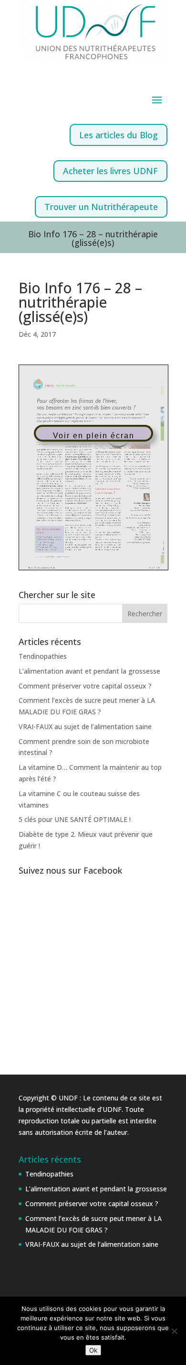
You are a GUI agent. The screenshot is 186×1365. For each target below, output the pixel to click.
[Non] (174, 1331)
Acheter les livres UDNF (110, 171)
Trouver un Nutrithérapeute (101, 206)
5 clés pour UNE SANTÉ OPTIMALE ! (75, 819)
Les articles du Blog (118, 135)
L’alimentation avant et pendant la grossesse (89, 671)
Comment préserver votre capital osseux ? (85, 685)
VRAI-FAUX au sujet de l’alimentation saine (85, 726)
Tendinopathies (43, 656)
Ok (93, 1350)
